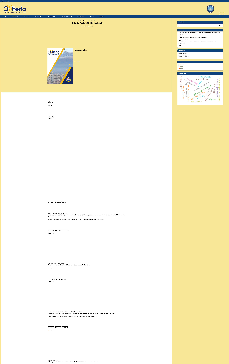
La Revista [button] (14, 16)
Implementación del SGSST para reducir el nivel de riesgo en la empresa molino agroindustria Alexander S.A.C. (81, 313)
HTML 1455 (58, 230)
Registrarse (3, 1)
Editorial (50, 102)
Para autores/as (182, 55)
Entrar (8, 1)
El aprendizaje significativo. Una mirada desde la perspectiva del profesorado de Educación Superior (199, 32)
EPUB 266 (65, 327)
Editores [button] (26, 16)
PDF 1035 (51, 230)
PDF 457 (50, 279)
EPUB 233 (64, 279)
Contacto (91, 16)
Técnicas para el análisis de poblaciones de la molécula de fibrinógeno (69, 265)
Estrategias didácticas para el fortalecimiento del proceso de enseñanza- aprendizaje (74, 362)
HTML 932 (58, 327)
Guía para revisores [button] (66, 16)
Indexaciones (80, 16)
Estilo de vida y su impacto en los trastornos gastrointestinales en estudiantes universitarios (197, 42)
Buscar (220, 25)
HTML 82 (57, 279)
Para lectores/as (182, 53)
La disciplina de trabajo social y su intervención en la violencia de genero (193, 37)
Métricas (101, 16)
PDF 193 (50, 116)
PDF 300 (76, 61)
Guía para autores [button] (51, 16)
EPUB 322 (65, 230)
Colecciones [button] (37, 16)
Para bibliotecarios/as (184, 56)
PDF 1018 (51, 327)
